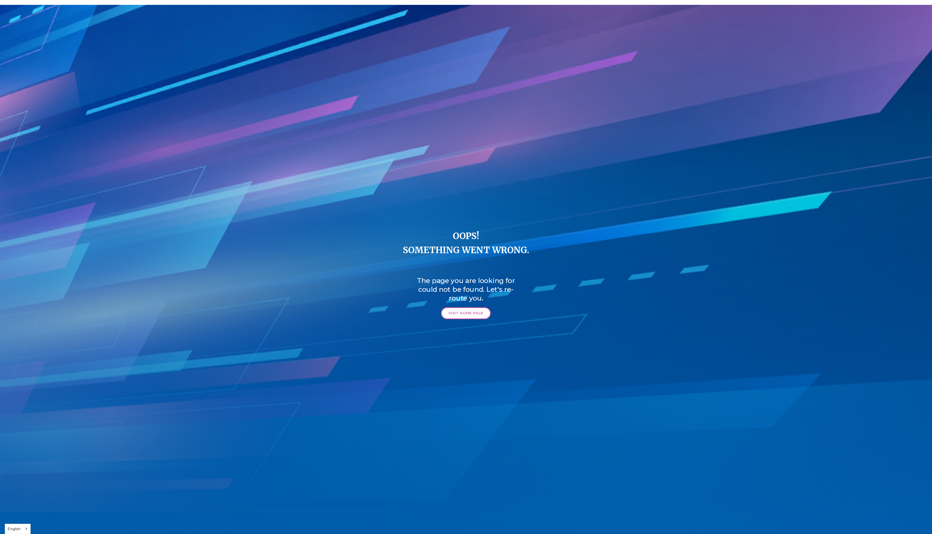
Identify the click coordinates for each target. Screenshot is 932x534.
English (14, 529)
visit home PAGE (466, 313)
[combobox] (18, 529)
